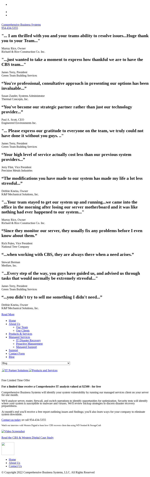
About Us (14, 323)
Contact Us (15, 466)
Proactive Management (29, 343)
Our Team (22, 327)
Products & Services (20, 333)
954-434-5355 (9, 27)
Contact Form (17, 353)
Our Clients (22, 330)
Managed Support (26, 347)
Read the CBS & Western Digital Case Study (27, 437)
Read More (7, 314)
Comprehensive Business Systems (21, 24)
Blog (11, 356)
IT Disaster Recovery (28, 340)
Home (12, 320)
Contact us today (11, 419)
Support (13, 350)
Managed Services (19, 337)
